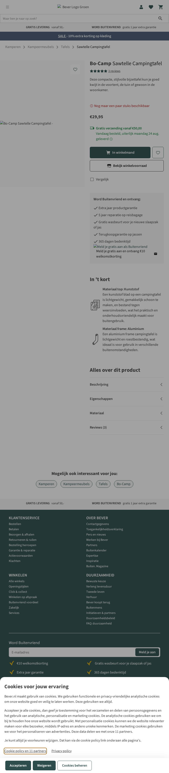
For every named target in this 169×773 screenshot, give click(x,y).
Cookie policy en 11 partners (25, 751)
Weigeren (44, 765)
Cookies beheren (74, 765)
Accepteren (18, 765)
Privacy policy (61, 751)
